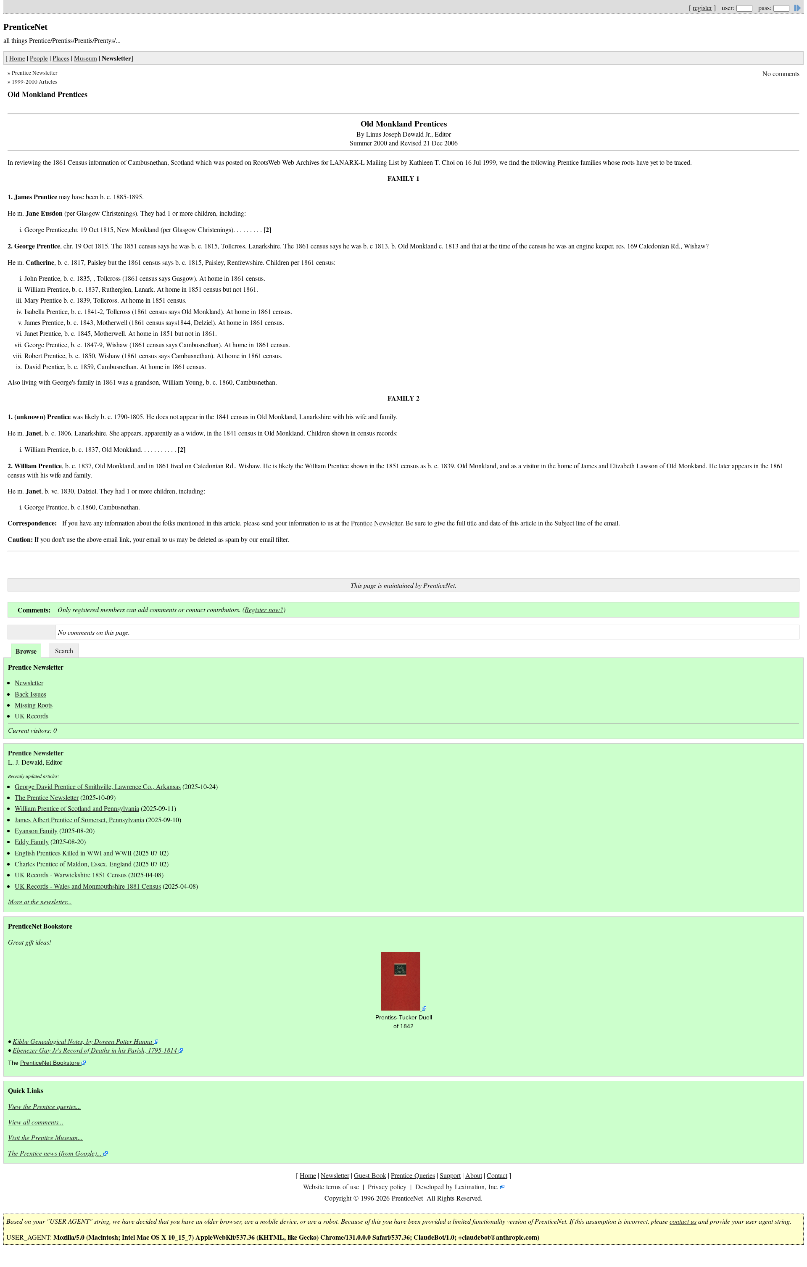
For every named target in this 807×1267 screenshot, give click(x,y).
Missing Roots (34, 704)
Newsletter (29, 682)
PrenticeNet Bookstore (50, 1063)
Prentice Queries (413, 1175)
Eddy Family (32, 841)
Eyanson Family (36, 830)
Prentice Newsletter (35, 73)
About (473, 1175)
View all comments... (35, 1121)
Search (64, 650)
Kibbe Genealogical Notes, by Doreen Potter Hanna (82, 1041)
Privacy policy (387, 1186)
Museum (85, 58)
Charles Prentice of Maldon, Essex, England (73, 863)
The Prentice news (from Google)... (55, 1152)
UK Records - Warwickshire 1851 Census (71, 874)
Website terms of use (331, 1186)
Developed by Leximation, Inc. (456, 1186)
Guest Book (370, 1175)
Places (61, 58)
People (39, 58)
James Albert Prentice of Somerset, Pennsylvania (79, 819)
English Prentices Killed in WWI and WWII (73, 852)
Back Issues (30, 693)
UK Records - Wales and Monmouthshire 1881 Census (88, 886)
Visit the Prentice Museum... (45, 1137)
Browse (26, 651)
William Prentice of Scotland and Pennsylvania (77, 808)
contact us (683, 1221)
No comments (780, 73)
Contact (497, 1175)
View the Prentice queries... (44, 1106)
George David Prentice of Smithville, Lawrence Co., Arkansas (98, 786)
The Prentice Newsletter (47, 797)
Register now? (264, 609)
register (702, 7)
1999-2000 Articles (34, 81)
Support (450, 1175)
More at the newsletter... (40, 901)
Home (17, 58)
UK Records (31, 715)
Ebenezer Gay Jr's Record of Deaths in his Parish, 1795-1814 (95, 1049)
